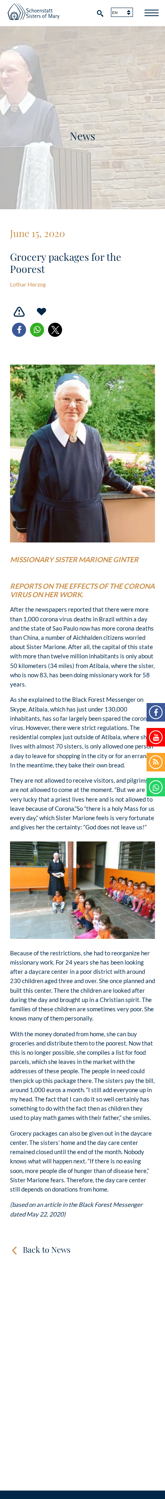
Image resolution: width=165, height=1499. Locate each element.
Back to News (46, 1249)
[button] (19, 330)
